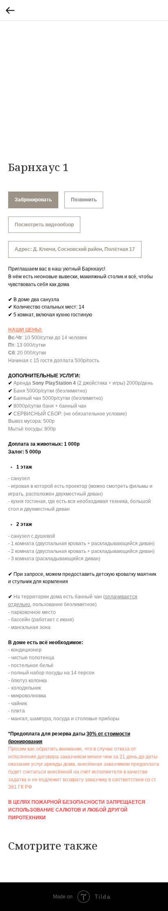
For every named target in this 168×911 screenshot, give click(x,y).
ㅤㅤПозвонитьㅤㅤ (84, 200)
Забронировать (33, 200)
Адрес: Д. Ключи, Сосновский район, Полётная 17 (75, 249)
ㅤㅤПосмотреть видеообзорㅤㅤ (44, 225)
